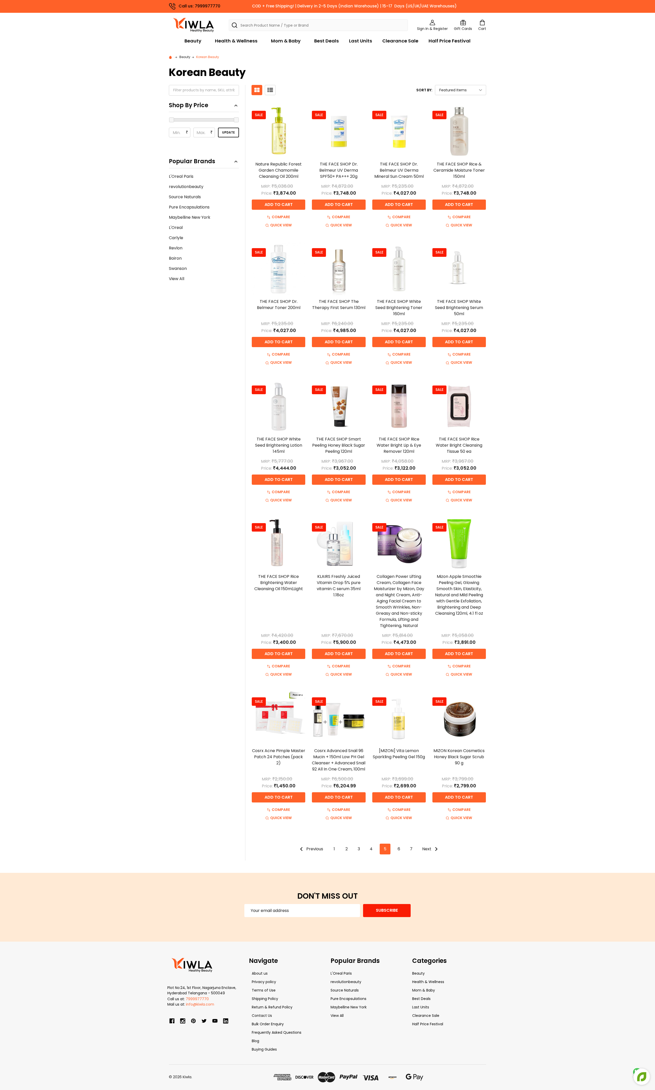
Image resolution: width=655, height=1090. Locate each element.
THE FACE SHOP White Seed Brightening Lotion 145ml (278, 445)
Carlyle (176, 238)
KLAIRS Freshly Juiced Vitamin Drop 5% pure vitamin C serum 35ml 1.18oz (339, 586)
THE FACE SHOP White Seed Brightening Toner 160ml (398, 308)
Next (427, 849)
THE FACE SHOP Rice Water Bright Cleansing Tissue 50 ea (459, 445)
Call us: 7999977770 (199, 6)
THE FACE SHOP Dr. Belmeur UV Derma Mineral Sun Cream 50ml (399, 170)
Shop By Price (188, 105)
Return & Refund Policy (272, 1007)
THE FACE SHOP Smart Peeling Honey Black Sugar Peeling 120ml (338, 445)
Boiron (175, 258)
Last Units (360, 41)
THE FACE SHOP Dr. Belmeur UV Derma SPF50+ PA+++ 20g (338, 170)
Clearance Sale (400, 41)
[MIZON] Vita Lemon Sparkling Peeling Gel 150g (399, 754)
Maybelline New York (189, 217)
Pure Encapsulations (189, 207)
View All (176, 279)
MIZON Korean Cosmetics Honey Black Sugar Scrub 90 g (459, 757)
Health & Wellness (236, 41)
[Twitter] (204, 1021)
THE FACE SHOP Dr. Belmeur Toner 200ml (278, 305)
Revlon (175, 248)
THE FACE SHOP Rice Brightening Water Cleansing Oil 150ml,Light (278, 583)
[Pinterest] (193, 1021)
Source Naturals (185, 197)
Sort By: (424, 90)
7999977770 (197, 998)
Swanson (178, 268)
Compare (281, 216)
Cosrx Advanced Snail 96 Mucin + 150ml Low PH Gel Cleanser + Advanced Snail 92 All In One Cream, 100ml (338, 760)
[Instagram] (182, 1021)
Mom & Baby (286, 41)
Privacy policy (264, 981)
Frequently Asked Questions (276, 1032)
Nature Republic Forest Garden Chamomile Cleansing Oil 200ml (278, 170)
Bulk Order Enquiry (268, 1024)
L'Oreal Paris (181, 176)
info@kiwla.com (200, 1004)
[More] (653, 7)
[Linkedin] (225, 1021)
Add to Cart (279, 204)
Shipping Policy (265, 998)
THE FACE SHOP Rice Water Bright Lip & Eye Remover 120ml (399, 445)
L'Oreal (176, 227)
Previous (314, 849)
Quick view (281, 225)
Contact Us (262, 1015)
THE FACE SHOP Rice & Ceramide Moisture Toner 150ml (459, 170)
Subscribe (387, 910)
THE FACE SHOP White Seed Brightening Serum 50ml (459, 308)
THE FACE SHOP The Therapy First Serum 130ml (338, 305)
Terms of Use (264, 990)
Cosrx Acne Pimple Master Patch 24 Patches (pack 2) (278, 757)
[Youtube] (215, 1021)
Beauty (192, 41)
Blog (255, 1040)
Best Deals (326, 41)
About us (260, 973)
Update (228, 132)
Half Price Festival (450, 41)
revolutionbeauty (186, 187)
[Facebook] (172, 1021)
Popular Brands (192, 161)
